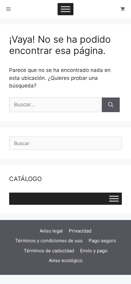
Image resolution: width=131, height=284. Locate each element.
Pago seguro (102, 240)
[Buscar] (111, 105)
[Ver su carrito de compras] (122, 9)
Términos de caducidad (49, 251)
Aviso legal (51, 231)
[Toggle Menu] (65, 9)
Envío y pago (94, 251)
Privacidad (80, 231)
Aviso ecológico (66, 260)
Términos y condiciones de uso (49, 240)
